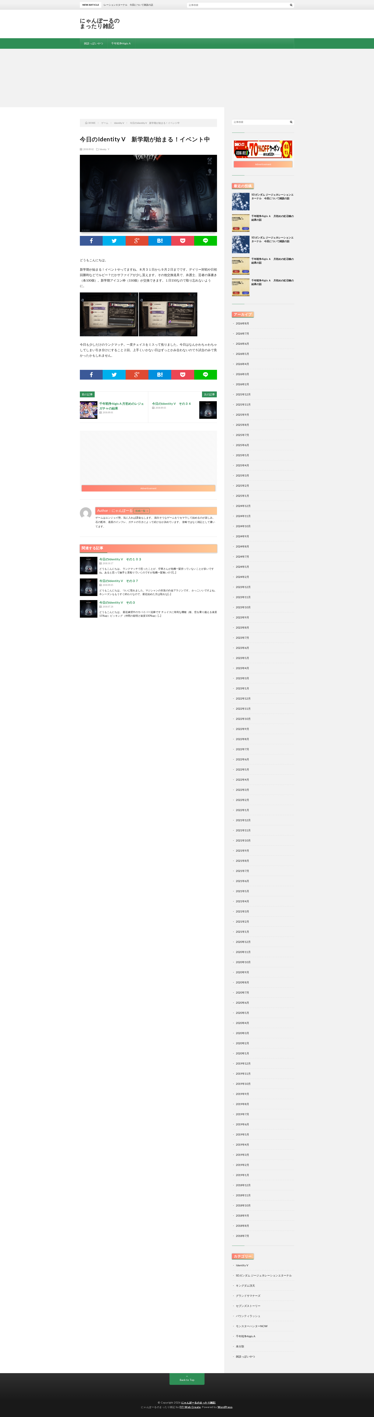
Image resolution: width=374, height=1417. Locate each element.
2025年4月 (242, 465)
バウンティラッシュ (248, 1316)
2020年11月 (243, 952)
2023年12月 (243, 587)
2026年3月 (242, 374)
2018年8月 (242, 1225)
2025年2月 (242, 485)
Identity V (104, 149)
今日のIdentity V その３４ (171, 403)
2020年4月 (242, 1023)
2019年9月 (242, 1094)
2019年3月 (242, 1154)
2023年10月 (243, 607)
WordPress (225, 1407)
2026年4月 (242, 364)
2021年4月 (242, 901)
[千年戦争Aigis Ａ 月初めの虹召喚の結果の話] (241, 223)
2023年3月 (242, 678)
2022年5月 (242, 769)
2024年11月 (243, 516)
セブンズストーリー (248, 1305)
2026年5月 (242, 353)
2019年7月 (242, 1114)
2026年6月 (242, 343)
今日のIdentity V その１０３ (120, 559)
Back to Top (187, 1380)
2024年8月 (242, 546)
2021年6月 (242, 881)
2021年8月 (242, 860)
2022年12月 (243, 698)
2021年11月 (243, 830)
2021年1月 (242, 931)
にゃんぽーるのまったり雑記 (100, 23)
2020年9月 (242, 972)
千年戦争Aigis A (121, 43)
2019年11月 (243, 1073)
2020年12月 (243, 941)
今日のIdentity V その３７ (118, 581)
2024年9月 (242, 536)
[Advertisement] (187, 78)
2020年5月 (242, 1012)
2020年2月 (242, 1043)
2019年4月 (242, 1144)
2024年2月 (242, 576)
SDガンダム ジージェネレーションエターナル (264, 1275)
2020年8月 (242, 982)
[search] (291, 5)
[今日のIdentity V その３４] (208, 410)
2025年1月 (242, 495)
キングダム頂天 (245, 1285)
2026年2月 (242, 384)
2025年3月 (242, 475)
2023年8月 (242, 627)
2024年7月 (242, 556)
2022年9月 (242, 729)
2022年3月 (242, 789)
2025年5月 (242, 455)
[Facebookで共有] (91, 241)
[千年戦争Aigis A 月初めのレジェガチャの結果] (88, 410)
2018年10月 (243, 1205)
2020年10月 (243, 962)
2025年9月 (242, 414)
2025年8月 (242, 424)
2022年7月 (242, 749)
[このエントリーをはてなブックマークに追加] (159, 241)
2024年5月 (242, 566)
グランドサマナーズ (248, 1295)
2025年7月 (242, 435)
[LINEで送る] (205, 241)
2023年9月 (242, 617)
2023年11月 (243, 597)
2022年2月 (242, 799)
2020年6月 (242, 1002)
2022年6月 (242, 759)
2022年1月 (242, 810)
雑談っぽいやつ (93, 43)
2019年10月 (243, 1083)
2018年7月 (242, 1235)
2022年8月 (242, 739)
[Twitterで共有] (114, 241)
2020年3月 (242, 1033)
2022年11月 (243, 708)
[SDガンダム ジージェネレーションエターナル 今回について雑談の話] (241, 201)
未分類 (240, 1346)
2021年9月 (242, 850)
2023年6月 (242, 647)
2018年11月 (243, 1195)
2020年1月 (242, 1053)
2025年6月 (242, 445)
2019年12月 (243, 1063)
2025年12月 (243, 394)
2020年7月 (242, 992)
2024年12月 (243, 505)
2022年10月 (243, 718)
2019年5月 (242, 1134)
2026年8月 (242, 323)
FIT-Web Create (190, 1407)
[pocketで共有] (182, 241)
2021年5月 (242, 891)
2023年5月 (242, 658)
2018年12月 (243, 1185)
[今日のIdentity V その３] (88, 609)
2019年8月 (242, 1104)
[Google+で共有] (137, 241)
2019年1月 (242, 1175)
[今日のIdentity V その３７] (88, 587)
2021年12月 (243, 820)
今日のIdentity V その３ (117, 602)
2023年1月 (242, 688)
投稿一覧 (140, 510)
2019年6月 (242, 1124)
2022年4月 (242, 779)
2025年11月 (243, 404)
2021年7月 (242, 870)
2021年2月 (242, 921)
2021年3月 (242, 911)
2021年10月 (243, 840)
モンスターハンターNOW (251, 1326)
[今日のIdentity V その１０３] (88, 565)
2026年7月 (242, 333)
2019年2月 (242, 1164)
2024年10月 (243, 526)
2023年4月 (242, 668)
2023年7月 (242, 637)
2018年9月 (242, 1215)
